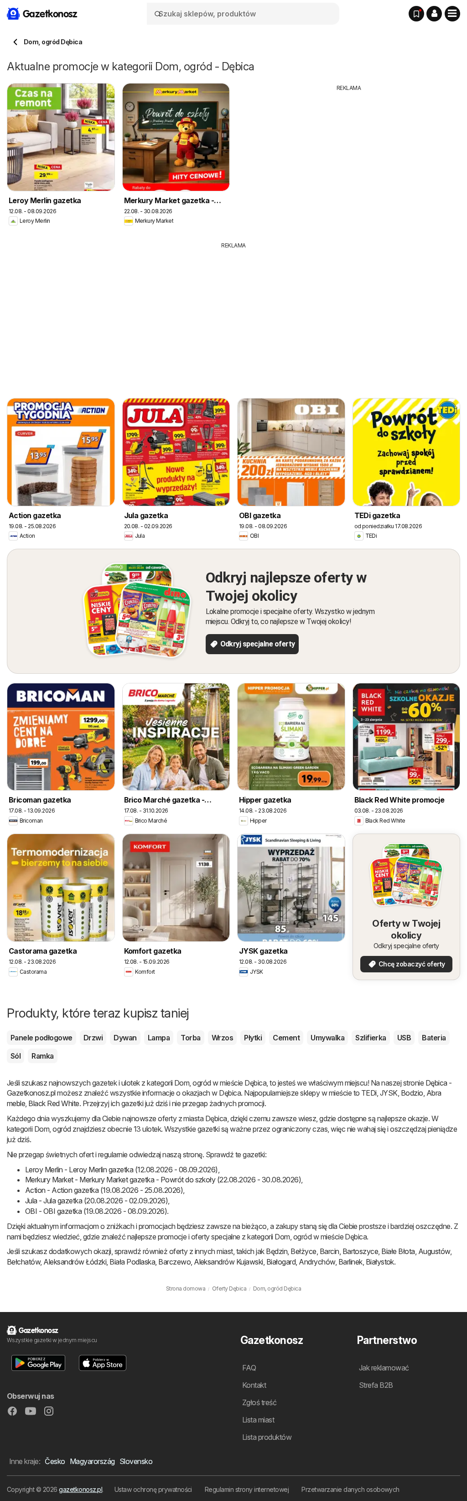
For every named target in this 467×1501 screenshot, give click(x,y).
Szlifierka (370, 1037)
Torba (190, 1037)
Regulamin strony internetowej (247, 1489)
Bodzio (412, 1092)
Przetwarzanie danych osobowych (350, 1489)
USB (404, 1037)
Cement (286, 1037)
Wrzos (222, 1037)
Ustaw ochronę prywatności (153, 1489)
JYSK (389, 1092)
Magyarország (92, 1461)
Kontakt (254, 1385)
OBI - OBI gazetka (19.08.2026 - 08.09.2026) (96, 1211)
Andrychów (317, 1261)
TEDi (369, 1092)
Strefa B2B (376, 1385)
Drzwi (93, 1037)
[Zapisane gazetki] (416, 13)
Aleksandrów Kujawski (228, 1261)
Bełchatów (23, 1261)
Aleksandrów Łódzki (74, 1261)
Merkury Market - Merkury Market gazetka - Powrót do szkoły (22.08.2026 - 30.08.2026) (163, 1179)
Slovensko (135, 1461)
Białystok (380, 1261)
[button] (434, 13)
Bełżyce (303, 1251)
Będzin (276, 1251)
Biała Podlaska (132, 1261)
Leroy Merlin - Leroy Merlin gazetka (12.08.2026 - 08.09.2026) (121, 1169)
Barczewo (174, 1261)
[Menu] (452, 13)
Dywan (125, 1037)
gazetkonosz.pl (80, 1489)
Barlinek (350, 1261)
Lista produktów (266, 1437)
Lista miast (258, 1419)
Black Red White (53, 1103)
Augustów (434, 1251)
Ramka (42, 1055)
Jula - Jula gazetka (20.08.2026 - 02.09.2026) (96, 1200)
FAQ (249, 1367)
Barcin (329, 1251)
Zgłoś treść (259, 1402)
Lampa (159, 1037)
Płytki (253, 1037)
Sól (15, 1055)
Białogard (281, 1261)
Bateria (434, 1037)
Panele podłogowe (41, 1037)
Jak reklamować (384, 1367)
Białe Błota (398, 1251)
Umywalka (327, 1037)
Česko (55, 1461)
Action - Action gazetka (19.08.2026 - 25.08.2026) (104, 1190)
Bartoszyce (360, 1251)
